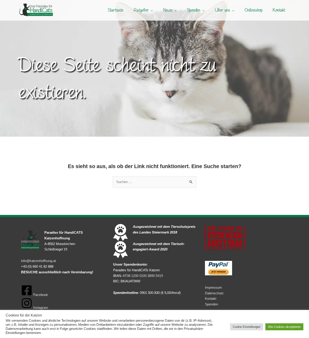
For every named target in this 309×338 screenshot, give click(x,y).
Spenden (211, 304)
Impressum (213, 287)
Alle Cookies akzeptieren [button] (284, 326)
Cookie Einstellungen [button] (246, 326)
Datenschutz (214, 293)
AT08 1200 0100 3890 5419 (143, 276)
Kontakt (210, 298)
